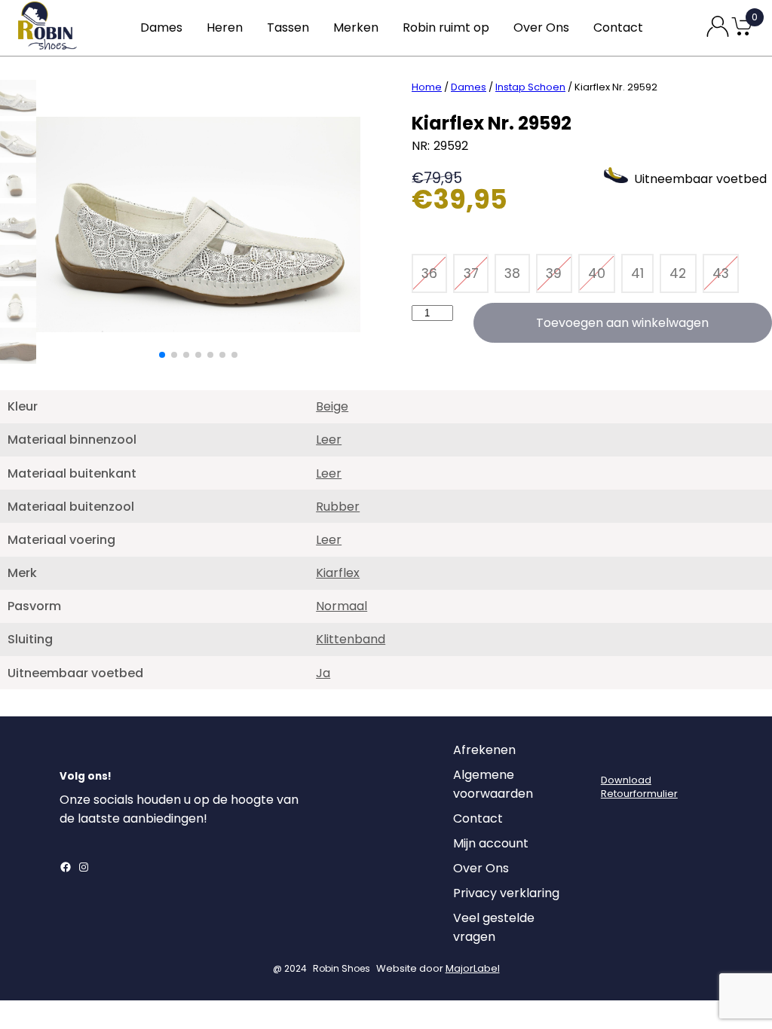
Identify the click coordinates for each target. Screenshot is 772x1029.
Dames (161, 27)
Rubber (338, 506)
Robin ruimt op (446, 27)
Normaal (341, 606)
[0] (742, 34)
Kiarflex (338, 573)
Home (427, 87)
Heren (225, 27)
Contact (618, 27)
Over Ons (541, 27)
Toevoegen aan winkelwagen (622, 322)
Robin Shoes (341, 968)
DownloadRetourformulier (639, 787)
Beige (332, 406)
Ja (323, 673)
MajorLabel (473, 968)
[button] (162, 355)
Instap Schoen (530, 87)
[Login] (614, 754)
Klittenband (350, 639)
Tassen (288, 27)
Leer (329, 439)
